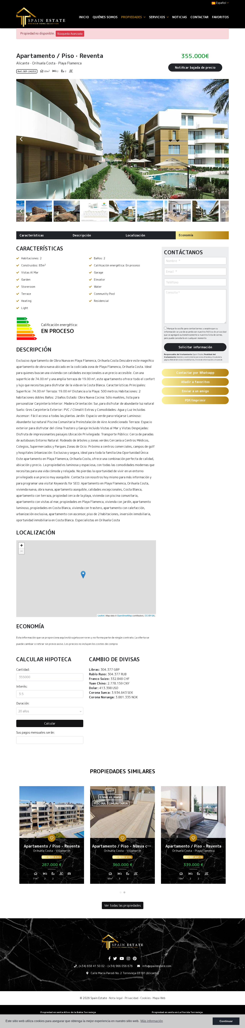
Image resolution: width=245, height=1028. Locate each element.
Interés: (22, 686)
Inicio (84, 17)
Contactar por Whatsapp (195, 373)
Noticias (179, 17)
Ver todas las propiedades (122, 905)
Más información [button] (151, 1021)
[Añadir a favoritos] (52, 838)
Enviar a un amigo (195, 391)
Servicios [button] (157, 17)
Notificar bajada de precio (195, 67)
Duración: (22, 703)
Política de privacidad (216, 331)
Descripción (82, 235)
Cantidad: (23, 669)
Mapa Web (159, 998)
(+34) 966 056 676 (120, 966)
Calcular (50, 723)
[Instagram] (128, 959)
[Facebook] (109, 959)
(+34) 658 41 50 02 (92, 966)
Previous (21, 139)
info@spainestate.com (156, 966)
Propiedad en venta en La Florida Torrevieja (177, 1012)
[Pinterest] (134, 959)
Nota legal (116, 998)
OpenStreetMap (124, 615)
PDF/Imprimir (195, 400)
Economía (186, 235)
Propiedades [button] (132, 17)
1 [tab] (121, 892)
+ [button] (21, 545)
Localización (135, 235)
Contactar (199, 17)
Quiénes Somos (105, 17)
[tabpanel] (51, 836)
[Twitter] (115, 959)
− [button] (21, 551)
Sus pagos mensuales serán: (35, 732)
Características (32, 235)
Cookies (145, 998)
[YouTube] (122, 959)
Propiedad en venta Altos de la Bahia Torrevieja (68, 1012)
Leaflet (101, 615)
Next (224, 139)
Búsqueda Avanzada (69, 33)
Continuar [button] (226, 1021)
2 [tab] (124, 892)
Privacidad (131, 998)
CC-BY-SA (149, 615)
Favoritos (220, 17)
